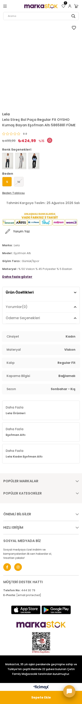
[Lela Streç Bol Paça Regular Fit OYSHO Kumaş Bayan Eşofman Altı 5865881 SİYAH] (33, 161)
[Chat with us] (69, 691)
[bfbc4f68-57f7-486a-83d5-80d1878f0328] (41, 624)
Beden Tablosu (13, 193)
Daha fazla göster (17, 277)
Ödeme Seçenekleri (23, 317)
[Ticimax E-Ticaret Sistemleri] (41, 687)
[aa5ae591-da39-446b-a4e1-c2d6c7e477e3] (41, 642)
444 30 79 (19, 590)
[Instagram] (18, 567)
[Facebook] (7, 567)
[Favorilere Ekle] (74, 28)
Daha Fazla (15, 410)
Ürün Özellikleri (20, 292)
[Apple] (25, 609)
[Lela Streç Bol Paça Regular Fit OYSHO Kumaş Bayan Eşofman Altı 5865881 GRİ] (20, 161)
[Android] (56, 609)
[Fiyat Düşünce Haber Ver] (49, 140)
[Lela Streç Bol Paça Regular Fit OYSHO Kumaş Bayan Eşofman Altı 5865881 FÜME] (7, 161)
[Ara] (73, 16)
